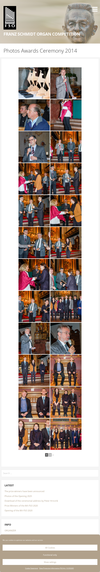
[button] (96, 6)
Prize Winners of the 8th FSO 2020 (21, 505)
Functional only (50, 555)
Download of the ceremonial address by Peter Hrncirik (31, 500)
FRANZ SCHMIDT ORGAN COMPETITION (42, 34)
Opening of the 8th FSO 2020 (18, 510)
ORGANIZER (10, 530)
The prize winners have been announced (24, 491)
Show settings (50, 562)
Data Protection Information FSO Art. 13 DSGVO (56, 568)
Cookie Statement (31, 568)
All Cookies (50, 547)
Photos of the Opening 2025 (18, 496)
